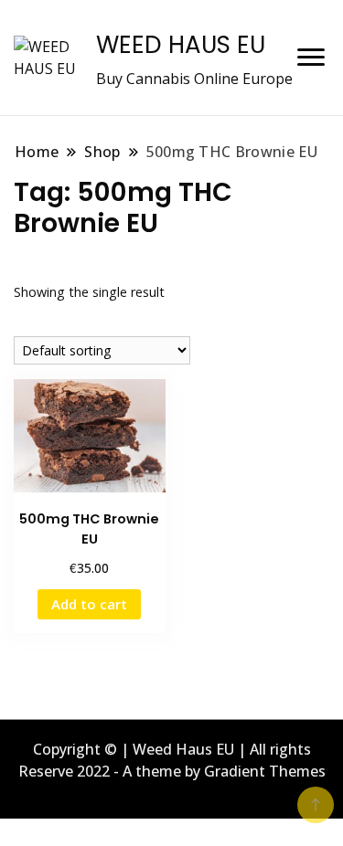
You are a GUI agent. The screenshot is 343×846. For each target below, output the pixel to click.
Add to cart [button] (89, 604)
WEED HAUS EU (180, 44)
